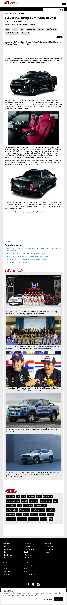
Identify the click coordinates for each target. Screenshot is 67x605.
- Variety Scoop (8, 566)
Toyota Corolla (24, 510)
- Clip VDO (6, 572)
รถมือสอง (34, 514)
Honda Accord (47, 497)
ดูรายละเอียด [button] (48, 599)
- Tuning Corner (8, 569)
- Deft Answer (49, 549)
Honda (39, 497)
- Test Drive (27, 555)
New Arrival (27, 543)
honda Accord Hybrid (13, 501)
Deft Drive (27, 552)
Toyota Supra (28, 505)
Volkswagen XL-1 (45, 501)
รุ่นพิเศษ (40, 29)
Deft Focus (13, 13)
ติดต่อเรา (27, 572)
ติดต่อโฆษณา (28, 569)
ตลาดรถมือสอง (22, 519)
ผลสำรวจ (50, 514)
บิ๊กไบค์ (19, 514)
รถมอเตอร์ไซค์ (33, 519)
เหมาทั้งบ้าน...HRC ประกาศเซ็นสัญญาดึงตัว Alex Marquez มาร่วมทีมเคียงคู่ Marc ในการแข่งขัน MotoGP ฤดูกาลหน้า (32, 389)
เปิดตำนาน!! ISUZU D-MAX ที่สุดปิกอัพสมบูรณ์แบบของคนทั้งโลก (27, 260)
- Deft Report (7, 546)
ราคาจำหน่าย (10, 505)
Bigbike (26, 514)
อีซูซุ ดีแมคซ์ (25, 33)
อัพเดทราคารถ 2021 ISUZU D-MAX (18, 263)
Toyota (19, 505)
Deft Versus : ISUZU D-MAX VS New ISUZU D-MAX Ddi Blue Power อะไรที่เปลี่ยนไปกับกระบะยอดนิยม (34, 249)
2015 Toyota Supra (40, 505)
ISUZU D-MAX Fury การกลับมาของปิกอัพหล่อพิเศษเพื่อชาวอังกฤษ (27, 257)
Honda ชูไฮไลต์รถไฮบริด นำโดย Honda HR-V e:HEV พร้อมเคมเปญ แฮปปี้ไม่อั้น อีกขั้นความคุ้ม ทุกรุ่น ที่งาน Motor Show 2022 (31, 312)
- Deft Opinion (7, 555)
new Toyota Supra (12, 510)
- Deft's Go (6, 575)
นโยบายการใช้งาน (30, 566)
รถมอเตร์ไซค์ (10, 514)
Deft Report (21, 13)
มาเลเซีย (15, 29)
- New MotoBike (29, 549)
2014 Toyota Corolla (38, 510)
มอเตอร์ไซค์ (50, 510)
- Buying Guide (49, 546)
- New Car (27, 546)
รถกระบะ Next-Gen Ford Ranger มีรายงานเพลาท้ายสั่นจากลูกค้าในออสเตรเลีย (31, 430)
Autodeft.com (47, 212)
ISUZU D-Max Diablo (12, 33)
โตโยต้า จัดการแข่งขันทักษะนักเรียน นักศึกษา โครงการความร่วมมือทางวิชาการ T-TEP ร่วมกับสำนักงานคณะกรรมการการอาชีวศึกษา (33, 348)
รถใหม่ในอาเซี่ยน (51, 29)
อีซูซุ (22, 29)
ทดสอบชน (31, 497)
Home (6, 13)
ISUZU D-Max (31, 29)
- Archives (48, 552)
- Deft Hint (6, 552)
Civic (18, 497)
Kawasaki (44, 519)
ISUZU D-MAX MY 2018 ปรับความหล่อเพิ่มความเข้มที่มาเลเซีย (26, 253)
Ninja (51, 519)
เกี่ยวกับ (26, 563)
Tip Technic (48, 543)
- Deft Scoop (7, 549)
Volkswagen (34, 501)
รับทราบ (58, 599)
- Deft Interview (7, 558)
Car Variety (6, 563)
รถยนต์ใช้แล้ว (10, 519)
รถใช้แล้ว (42, 514)
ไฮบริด (55, 501)
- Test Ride (27, 558)
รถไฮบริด (25, 501)
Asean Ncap (10, 497)
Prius (23, 497)
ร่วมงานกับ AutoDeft (30, 575)
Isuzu (7, 29)
